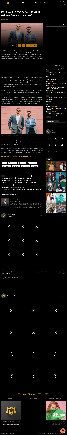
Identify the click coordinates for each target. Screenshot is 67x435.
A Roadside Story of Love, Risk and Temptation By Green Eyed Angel (54, 114)
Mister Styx (54, 101)
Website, (3, 156)
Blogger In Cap (53, 95)
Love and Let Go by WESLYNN (8, 178)
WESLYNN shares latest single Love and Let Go (12, 189)
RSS (42, 394)
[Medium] (64, 1)
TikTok (29, 156)
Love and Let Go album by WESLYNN (23, 175)
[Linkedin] (61, 1)
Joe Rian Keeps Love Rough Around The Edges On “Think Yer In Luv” (55, 88)
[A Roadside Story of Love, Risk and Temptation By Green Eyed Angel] (61, 208)
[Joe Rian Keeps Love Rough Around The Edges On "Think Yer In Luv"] (51, 187)
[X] (64, 4)
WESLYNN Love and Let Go (24, 182)
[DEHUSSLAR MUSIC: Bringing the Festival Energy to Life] (51, 198)
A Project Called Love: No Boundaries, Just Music (56, 103)
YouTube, (19, 156)
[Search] (64, 25)
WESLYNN (17, 180)
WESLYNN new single (31, 185)
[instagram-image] (8, 226)
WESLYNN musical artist (7, 185)
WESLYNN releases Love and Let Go (19, 187)
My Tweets (49, 124)
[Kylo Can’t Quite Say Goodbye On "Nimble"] (51, 166)
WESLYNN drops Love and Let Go (9, 182)
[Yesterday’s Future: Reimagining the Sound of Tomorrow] (51, 208)
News (47, 96)
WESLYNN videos (30, 191)
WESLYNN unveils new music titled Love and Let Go (13, 191)
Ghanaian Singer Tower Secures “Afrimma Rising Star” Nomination (55, 93)
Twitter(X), (14, 156)
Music (3, 19)
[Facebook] (55, 1)
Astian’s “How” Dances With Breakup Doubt (56, 83)
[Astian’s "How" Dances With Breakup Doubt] (61, 177)
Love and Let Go (9, 175)
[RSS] (39, 394)
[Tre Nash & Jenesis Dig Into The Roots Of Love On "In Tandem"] (61, 166)
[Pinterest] (27, 45)
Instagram (33, 394)
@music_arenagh (11, 214)
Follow (40, 215)
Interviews (48, 101)
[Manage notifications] (63, 432)
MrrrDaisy (52, 70)
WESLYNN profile (5, 187)
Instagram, (25, 156)
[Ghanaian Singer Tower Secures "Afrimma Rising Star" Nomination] (61, 187)
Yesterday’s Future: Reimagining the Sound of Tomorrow (56, 109)
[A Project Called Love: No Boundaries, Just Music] (61, 198)
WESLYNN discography (26, 180)
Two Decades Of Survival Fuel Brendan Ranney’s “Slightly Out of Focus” (55, 78)
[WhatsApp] (31, 45)
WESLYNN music (35, 182)
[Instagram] (58, 1)
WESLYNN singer (28, 189)
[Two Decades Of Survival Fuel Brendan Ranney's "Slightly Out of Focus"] (51, 177)
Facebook (23, 394)
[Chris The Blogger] (5, 203)
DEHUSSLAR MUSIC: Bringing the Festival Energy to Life (55, 98)
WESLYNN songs (37, 189)
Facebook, (8, 156)
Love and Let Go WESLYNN (8, 180)
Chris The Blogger (14, 199)
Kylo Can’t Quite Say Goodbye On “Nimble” (55, 69)
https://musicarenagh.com (16, 201)
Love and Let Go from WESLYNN (24, 178)
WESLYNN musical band (19, 185)
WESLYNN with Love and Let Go (9, 194)
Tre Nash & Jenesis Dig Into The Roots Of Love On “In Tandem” (55, 73)
